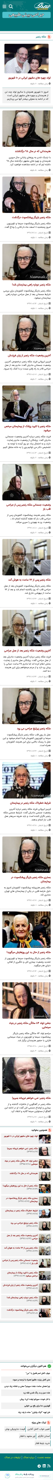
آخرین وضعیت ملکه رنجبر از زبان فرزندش (29, 355)
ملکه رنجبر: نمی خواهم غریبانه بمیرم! (31, 1098)
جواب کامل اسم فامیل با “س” (38, 1373)
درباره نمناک (29, 1457)
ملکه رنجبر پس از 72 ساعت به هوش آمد (29, 580)
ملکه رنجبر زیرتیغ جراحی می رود (34, 728)
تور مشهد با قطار (27, 1436)
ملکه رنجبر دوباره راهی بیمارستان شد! (31, 285)
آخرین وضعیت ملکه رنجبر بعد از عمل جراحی (27, 651)
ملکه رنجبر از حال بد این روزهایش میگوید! (29, 952)
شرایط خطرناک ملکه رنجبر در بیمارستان (30, 803)
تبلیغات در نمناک (12, 1457)
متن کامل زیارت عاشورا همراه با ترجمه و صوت (31, 1379)
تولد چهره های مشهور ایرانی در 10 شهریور (29, 78)
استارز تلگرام (44, 1436)
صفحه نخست (44, 1457)
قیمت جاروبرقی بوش (15, 1429)
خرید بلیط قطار (42, 1443)
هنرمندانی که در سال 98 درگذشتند (33, 151)
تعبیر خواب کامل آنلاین (39, 1429)
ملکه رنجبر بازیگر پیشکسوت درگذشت (31, 217)
